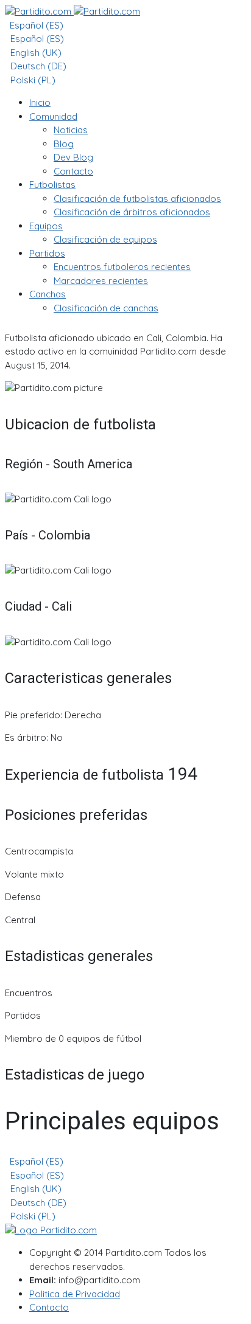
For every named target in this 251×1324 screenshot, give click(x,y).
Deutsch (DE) (37, 66)
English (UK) (35, 52)
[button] (53, 116)
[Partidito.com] (72, 11)
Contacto (49, 1307)
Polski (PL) (31, 80)
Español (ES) (35, 25)
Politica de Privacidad (74, 1294)
